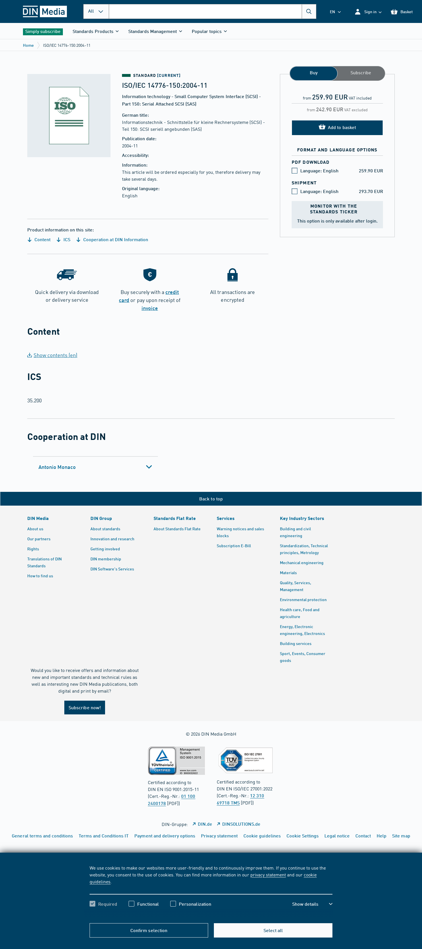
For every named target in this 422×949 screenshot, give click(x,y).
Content (42, 239)
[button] (368, 11)
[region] (211, 890)
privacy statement (268, 874)
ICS (66, 239)
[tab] (95, 467)
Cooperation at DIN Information (115, 239)
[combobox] (212, 11)
